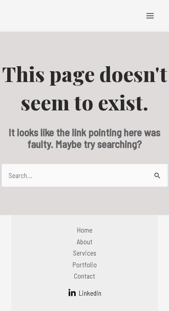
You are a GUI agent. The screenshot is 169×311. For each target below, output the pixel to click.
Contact (84, 275)
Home (84, 229)
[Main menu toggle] (150, 15)
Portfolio (85, 264)
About (84, 241)
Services (84, 252)
